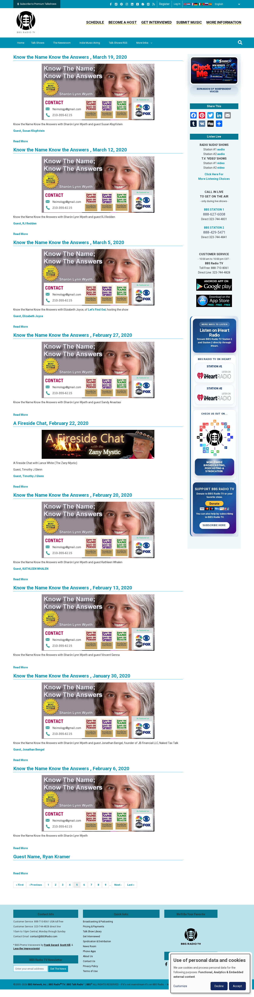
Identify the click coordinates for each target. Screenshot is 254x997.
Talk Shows (37, 42)
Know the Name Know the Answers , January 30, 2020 (71, 676)
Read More (20, 141)
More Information (223, 22)
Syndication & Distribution (97, 941)
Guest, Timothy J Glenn (28, 476)
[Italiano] (199, 4)
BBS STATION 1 (214, 209)
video (221, 163)
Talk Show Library (92, 931)
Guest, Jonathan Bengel (28, 749)
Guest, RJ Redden (25, 223)
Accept (237, 986)
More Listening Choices (214, 178)
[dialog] (210, 973)
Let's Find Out (97, 309)
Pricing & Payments (93, 926)
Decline (219, 986)
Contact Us (89, 961)
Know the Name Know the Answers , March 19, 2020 (70, 57)
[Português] (203, 4)
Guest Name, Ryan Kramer (41, 856)
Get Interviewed (156, 22)
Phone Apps (89, 951)
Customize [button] (180, 986)
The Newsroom (62, 42)
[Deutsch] (196, 4)
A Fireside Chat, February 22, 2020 (51, 423)
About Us (88, 956)
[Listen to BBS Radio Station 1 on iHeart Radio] (214, 375)
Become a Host (123, 22)
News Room (89, 946)
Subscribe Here (214, 525)
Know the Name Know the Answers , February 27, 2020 (72, 335)
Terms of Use (90, 971)
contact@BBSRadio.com (43, 936)
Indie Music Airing (90, 42)
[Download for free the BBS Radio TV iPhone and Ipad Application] (214, 300)
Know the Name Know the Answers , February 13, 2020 (72, 588)
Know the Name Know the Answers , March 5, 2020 (68, 242)
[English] (185, 4)
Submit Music (189, 22)
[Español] (210, 4)
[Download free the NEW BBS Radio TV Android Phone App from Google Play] (214, 284)
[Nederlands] (189, 4)
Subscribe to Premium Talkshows (38, 4)
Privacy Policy (90, 966)
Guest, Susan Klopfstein (29, 130)
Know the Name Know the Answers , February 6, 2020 (71, 768)
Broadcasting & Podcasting (98, 921)
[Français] (192, 4)
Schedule (95, 22)
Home (20, 42)
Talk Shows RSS (118, 42)
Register (164, 4)
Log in (177, 4)
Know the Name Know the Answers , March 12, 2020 (70, 150)
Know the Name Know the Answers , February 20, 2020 (72, 495)
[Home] (26, 22)
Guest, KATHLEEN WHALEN (30, 568)
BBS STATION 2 (214, 227)
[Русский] (207, 4)
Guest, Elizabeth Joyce (28, 316)
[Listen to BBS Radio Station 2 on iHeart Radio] (214, 397)
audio (221, 149)
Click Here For (214, 174)
